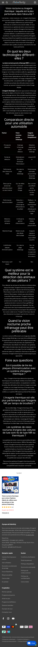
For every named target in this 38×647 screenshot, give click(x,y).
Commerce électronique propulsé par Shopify (23, 637)
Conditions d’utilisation (23, 639)
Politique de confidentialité (8, 639)
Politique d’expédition (23, 641)
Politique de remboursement (9, 641)
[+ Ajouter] (16, 491)
